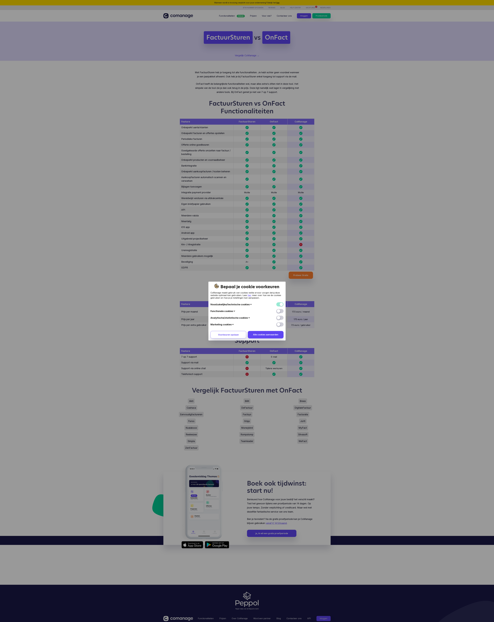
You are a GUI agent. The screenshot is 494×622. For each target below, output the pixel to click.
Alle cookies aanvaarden (265, 334)
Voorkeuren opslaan (228, 334)
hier (249, 295)
